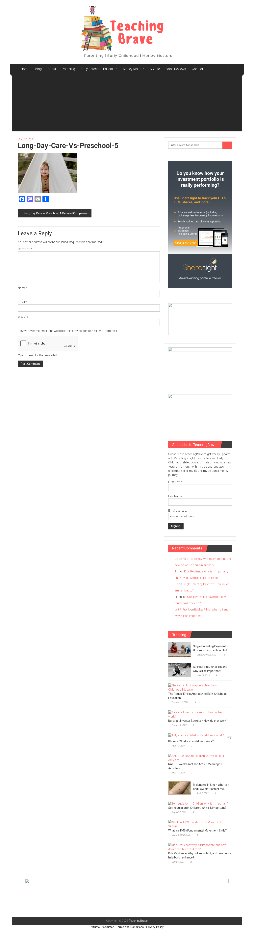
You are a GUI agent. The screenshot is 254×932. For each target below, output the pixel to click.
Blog (38, 69)
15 (223, 655)
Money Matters (133, 69)
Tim (177, 571)
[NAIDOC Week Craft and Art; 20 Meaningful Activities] (199, 757)
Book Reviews (176, 69)
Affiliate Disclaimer (102, 926)
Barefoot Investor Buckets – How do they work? (198, 720)
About (52, 69)
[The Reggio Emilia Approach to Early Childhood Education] (199, 687)
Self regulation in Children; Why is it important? (197, 807)
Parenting (68, 69)
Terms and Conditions (130, 926)
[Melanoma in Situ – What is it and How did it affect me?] (179, 787)
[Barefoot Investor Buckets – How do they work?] (199, 714)
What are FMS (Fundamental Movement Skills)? (198, 830)
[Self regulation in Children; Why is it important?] (198, 803)
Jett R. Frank (182, 609)
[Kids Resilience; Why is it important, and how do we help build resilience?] (199, 846)
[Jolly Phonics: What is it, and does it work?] (196, 735)
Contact (197, 69)
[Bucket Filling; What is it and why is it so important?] (179, 669)
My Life (155, 69)
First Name (175, 482)
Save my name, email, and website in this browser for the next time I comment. (69, 330)
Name (22, 288)
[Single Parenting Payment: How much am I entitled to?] (179, 649)
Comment (25, 249)
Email (22, 302)
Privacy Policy (155, 926)
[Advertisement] (127, 103)
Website (23, 316)
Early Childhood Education (99, 69)
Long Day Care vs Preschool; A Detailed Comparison (56, 213)
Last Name (175, 496)
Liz (176, 558)
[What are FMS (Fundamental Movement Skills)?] (199, 824)
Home (25, 69)
